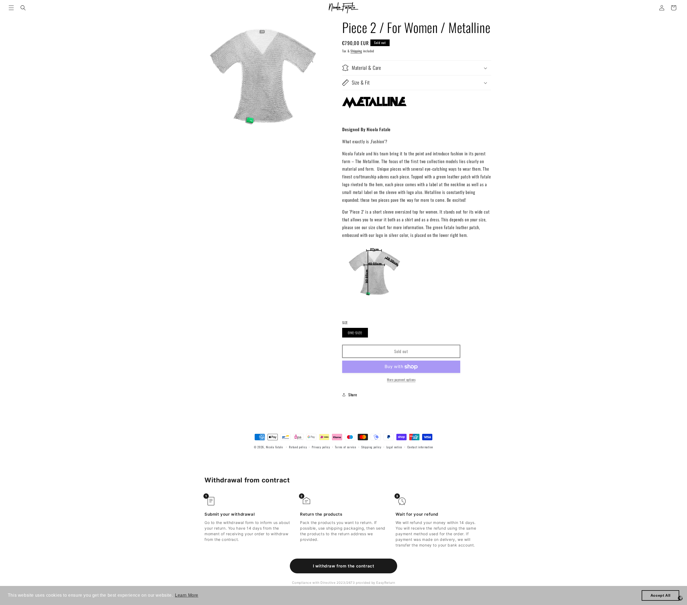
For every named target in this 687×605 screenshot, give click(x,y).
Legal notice (394, 447)
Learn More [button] (186, 595)
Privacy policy (321, 447)
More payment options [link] (401, 379)
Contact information (420, 447)
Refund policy (298, 447)
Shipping (356, 51)
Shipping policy (371, 447)
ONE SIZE (358, 333)
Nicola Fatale (274, 447)
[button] (11, 8)
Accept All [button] (661, 595)
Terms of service (345, 447)
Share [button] (352, 394)
